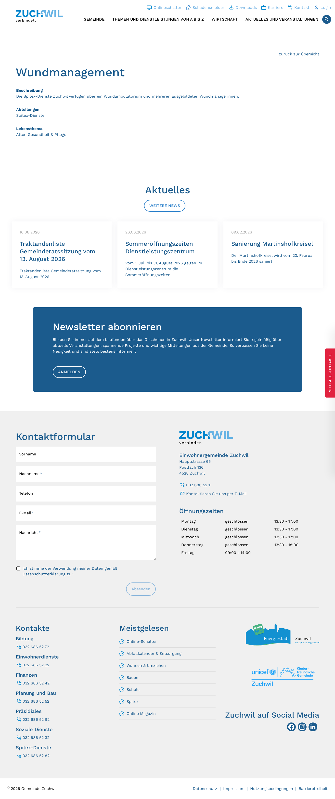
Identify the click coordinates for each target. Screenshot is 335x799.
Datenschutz (205, 788)
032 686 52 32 (36, 737)
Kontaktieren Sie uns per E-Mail (216, 493)
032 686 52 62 (36, 719)
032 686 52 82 (36, 755)
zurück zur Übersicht (299, 54)
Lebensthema (29, 128)
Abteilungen (27, 109)
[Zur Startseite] (39, 16)
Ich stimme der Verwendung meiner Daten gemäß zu (70, 571)
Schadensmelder (208, 7)
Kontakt (301, 7)
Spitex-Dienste (30, 115)
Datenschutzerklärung (44, 574)
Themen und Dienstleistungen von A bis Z (158, 19)
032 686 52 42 (36, 683)
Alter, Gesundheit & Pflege (41, 134)
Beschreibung (29, 90)
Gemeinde (94, 19)
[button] (313, 726)
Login (326, 7)
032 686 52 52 (36, 701)
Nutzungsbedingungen (271, 788)
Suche (326, 19)
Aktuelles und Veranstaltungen (281, 19)
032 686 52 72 (36, 646)
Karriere (275, 7)
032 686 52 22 (36, 665)
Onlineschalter (167, 7)
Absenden (140, 589)
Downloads (246, 7)
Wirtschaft (225, 19)
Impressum (234, 788)
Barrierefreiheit (313, 788)
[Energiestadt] (282, 644)
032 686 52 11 (198, 485)
